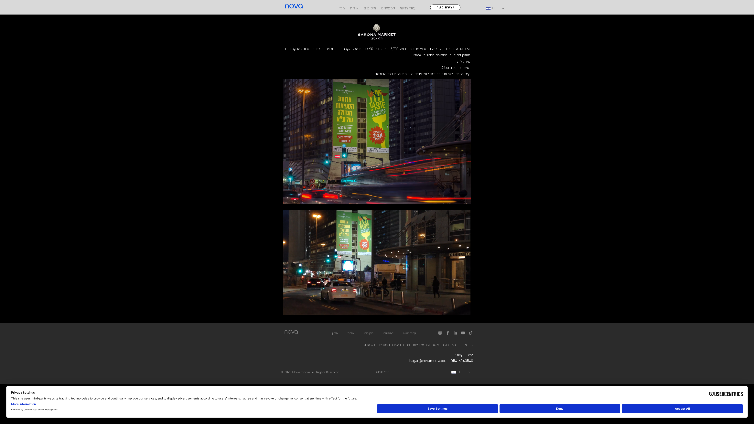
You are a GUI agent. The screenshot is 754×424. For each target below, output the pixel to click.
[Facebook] (447, 333)
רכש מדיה (370, 345)
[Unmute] (294, 310)
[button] (377, 141)
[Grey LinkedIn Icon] (455, 333)
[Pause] (288, 310)
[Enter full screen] (465, 310)
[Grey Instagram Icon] (440, 333)
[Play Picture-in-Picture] (458, 310)
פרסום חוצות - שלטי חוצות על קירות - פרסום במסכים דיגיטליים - (417, 345)
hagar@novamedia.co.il (428, 361)
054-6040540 (462, 361)
